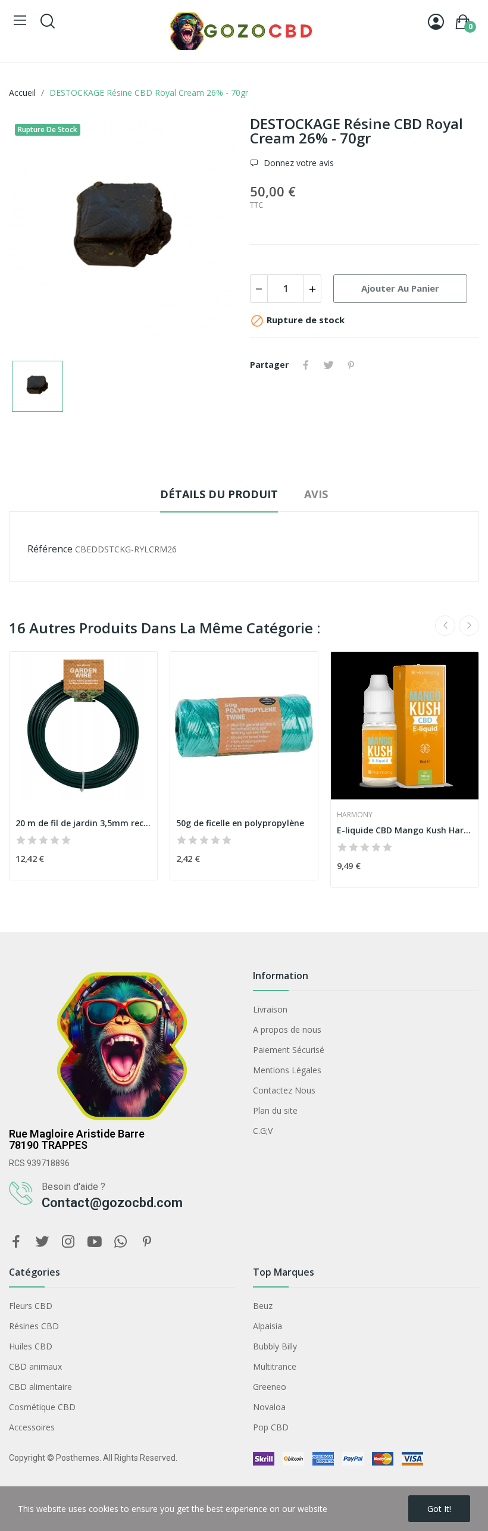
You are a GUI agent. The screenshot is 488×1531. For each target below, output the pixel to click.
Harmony (355, 814)
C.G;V (263, 1130)
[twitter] (42, 1242)
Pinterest (351, 365)
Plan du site (275, 1110)
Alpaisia (267, 1326)
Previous (445, 625)
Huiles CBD (30, 1346)
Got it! (439, 1508)
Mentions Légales (287, 1070)
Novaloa (269, 1407)
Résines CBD (34, 1326)
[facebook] (16, 1242)
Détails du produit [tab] (219, 494)
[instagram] (68, 1242)
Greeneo (269, 1386)
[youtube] (94, 1242)
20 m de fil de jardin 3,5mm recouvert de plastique (83, 823)
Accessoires (32, 1427)
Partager (306, 365)
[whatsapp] (121, 1242)
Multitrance (274, 1366)
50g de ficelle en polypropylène (240, 823)
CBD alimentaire (40, 1386)
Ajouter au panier (400, 288)
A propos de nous (287, 1029)
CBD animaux (35, 1366)
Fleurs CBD (30, 1305)
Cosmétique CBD (42, 1407)
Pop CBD (271, 1427)
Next (469, 625)
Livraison (270, 1009)
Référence (50, 548)
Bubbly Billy (275, 1346)
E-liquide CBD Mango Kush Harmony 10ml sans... (405, 830)
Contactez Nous (284, 1090)
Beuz (263, 1305)
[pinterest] (147, 1242)
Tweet (328, 365)
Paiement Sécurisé (288, 1049)
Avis (316, 494)
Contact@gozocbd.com (112, 1202)
